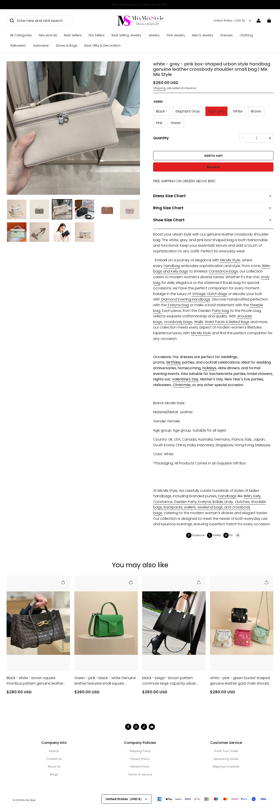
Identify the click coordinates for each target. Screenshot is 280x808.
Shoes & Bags (66, 45)
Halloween (18, 45)
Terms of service (140, 774)
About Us (54, 766)
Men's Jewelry (202, 35)
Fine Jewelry (176, 35)
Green (176, 122)
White (238, 111)
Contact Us (54, 759)
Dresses (226, 35)
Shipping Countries (226, 766)
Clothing (246, 35)
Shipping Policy (140, 751)
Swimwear (41, 45)
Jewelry (154, 35)
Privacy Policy (139, 759)
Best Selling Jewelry (126, 35)
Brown (256, 111)
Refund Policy (139, 766)
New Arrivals (48, 35)
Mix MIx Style (28, 800)
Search (54, 751)
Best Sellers (73, 35)
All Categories (21, 35)
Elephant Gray (188, 111)
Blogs (54, 774)
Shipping (159, 88)
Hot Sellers (97, 35)
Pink (159, 122)
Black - (161, 111)
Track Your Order (226, 751)
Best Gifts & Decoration (102, 45)
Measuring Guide (226, 759)
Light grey (216, 111)
